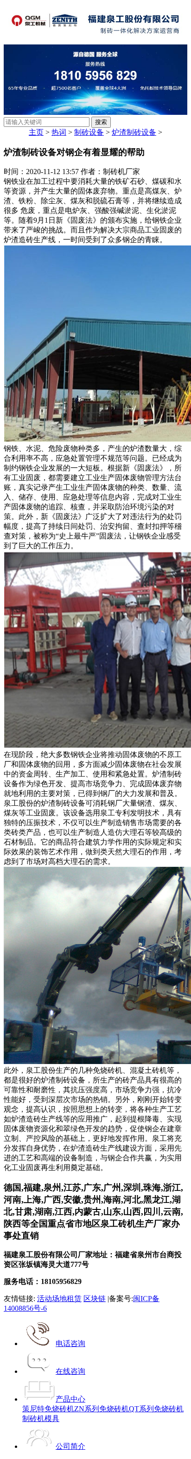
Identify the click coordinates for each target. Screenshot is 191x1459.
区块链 (94, 1298)
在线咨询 (70, 1371)
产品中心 (70, 1399)
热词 (58, 132)
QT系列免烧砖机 (156, 1409)
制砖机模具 (40, 1418)
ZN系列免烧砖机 (101, 1409)
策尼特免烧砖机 (48, 1409)
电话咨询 (70, 1343)
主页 (36, 132)
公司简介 (70, 1446)
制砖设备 (89, 132)
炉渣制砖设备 (134, 132)
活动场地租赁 (59, 1298)
